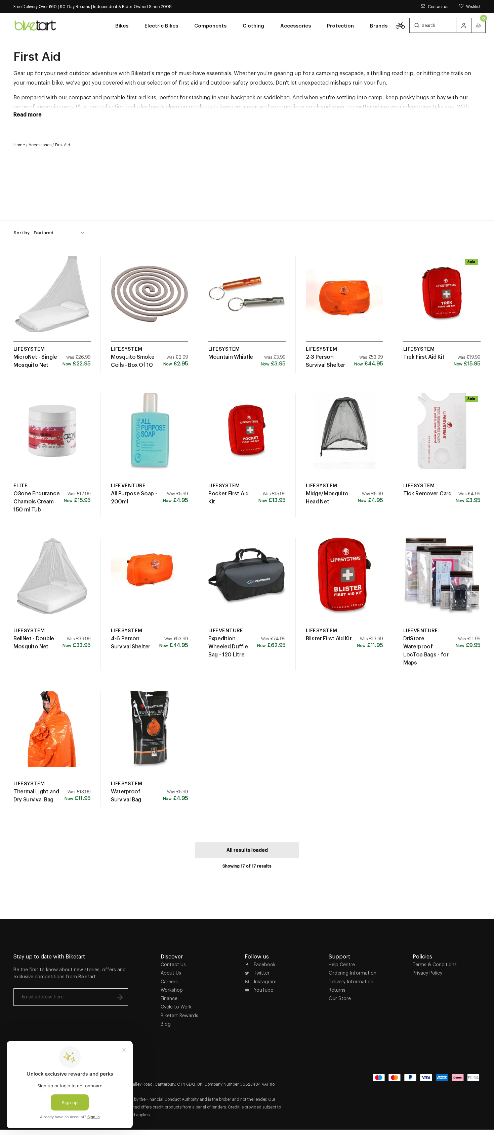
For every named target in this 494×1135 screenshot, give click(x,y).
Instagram (265, 981)
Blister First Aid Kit (329, 638)
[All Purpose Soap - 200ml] (149, 438)
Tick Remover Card (427, 493)
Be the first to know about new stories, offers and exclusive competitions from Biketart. (69, 973)
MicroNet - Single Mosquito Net (35, 361)
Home (19, 145)
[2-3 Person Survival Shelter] (344, 301)
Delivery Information (351, 981)
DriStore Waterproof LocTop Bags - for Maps (426, 650)
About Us (171, 973)
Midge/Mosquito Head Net (327, 497)
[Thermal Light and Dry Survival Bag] (52, 736)
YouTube (263, 990)
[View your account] (463, 25)
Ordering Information (352, 973)
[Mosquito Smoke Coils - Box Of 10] (149, 301)
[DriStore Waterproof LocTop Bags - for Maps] (442, 583)
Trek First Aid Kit (423, 357)
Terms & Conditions (435, 964)
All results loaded (247, 850)
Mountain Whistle (230, 357)
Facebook (265, 964)
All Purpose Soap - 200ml (134, 497)
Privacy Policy (427, 973)
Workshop (172, 990)
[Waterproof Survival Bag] (149, 736)
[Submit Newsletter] (120, 997)
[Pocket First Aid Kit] (247, 438)
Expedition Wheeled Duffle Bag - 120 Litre (228, 646)
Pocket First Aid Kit (228, 497)
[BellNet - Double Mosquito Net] (52, 583)
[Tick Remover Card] (442, 438)
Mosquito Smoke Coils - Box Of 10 (133, 361)
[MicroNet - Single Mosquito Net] (52, 301)
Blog (166, 1024)
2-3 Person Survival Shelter (325, 361)
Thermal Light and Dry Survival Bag (36, 795)
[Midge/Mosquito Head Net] (344, 438)
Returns (337, 990)
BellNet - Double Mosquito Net (33, 642)
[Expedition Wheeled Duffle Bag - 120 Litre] (247, 583)
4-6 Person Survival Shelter (130, 642)
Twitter (262, 973)
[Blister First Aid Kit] (344, 583)
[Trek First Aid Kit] (442, 301)
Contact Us (173, 964)
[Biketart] (35, 25)
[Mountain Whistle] (247, 301)
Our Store (340, 998)
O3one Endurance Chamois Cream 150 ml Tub (36, 501)
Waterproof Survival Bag (126, 795)
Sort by (21, 232)
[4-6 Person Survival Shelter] (149, 583)
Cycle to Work (176, 1006)
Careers (169, 981)
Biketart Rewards (179, 1015)
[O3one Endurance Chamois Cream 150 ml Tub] (52, 438)
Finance (169, 998)
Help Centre (342, 964)
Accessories (40, 145)
